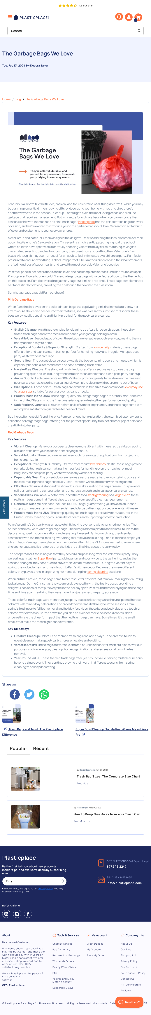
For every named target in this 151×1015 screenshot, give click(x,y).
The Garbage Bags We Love (44, 99)
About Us (126, 943)
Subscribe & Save (63, 987)
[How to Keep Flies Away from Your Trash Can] (25, 817)
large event (122, 495)
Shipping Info (129, 955)
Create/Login (95, 943)
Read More (83, 783)
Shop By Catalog (62, 943)
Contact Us (127, 978)
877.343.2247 (116, 866)
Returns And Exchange (66, 955)
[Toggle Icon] (10, 17)
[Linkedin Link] (6, 914)
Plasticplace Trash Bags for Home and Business (34, 1003)
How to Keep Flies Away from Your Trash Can (107, 814)
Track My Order (96, 955)
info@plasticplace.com (124, 883)
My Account (94, 949)
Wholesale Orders (63, 961)
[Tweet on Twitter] (29, 699)
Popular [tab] (18, 748)
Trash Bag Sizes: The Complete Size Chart (108, 776)
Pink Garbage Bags (21, 299)
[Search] (139, 31)
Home (6, 99)
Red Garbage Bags (21, 432)
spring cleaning (97, 572)
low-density (101, 347)
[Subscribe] (62, 881)
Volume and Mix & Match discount (63, 980)
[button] (138, 17)
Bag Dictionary (61, 949)
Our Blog (126, 949)
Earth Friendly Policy (133, 973)
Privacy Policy (129, 961)
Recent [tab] (41, 748)
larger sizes (25, 391)
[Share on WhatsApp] (44, 699)
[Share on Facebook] (15, 699)
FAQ (54, 973)
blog (18, 99)
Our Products (129, 967)
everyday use (134, 387)
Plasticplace (86, 222)
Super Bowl (45, 558)
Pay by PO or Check (64, 967)
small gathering (97, 495)
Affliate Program (131, 984)
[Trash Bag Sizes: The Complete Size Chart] (25, 779)
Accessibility (100, 1003)
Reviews (126, 990)
